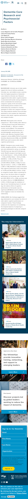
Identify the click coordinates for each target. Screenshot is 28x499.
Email (4, 432)
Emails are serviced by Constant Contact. (13, 464)
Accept (3, 497)
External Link (5, 214)
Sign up (7, 468)
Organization (7, 451)
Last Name (6, 445)
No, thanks (11, 496)
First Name (6, 438)
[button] (22, 3)
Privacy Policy (22, 493)
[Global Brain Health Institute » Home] (7, 3)
